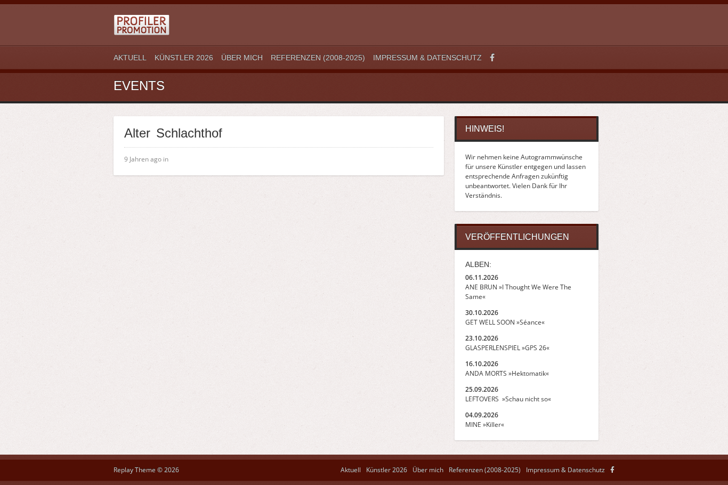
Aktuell (130, 57)
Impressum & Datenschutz (427, 57)
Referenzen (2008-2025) (318, 57)
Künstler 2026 (184, 57)
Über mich (242, 57)
